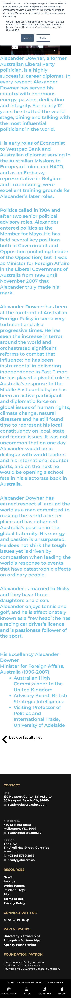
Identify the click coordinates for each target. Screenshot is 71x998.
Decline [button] (43, 37)
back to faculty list (25, 737)
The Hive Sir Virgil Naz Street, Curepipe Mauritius (26, 847)
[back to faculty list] (4, 739)
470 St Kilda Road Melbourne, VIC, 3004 (20, 826)
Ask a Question (9, 993)
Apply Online (44, 993)
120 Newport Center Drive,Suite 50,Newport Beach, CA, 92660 (28, 798)
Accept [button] (27, 37)
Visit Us (26, 993)
